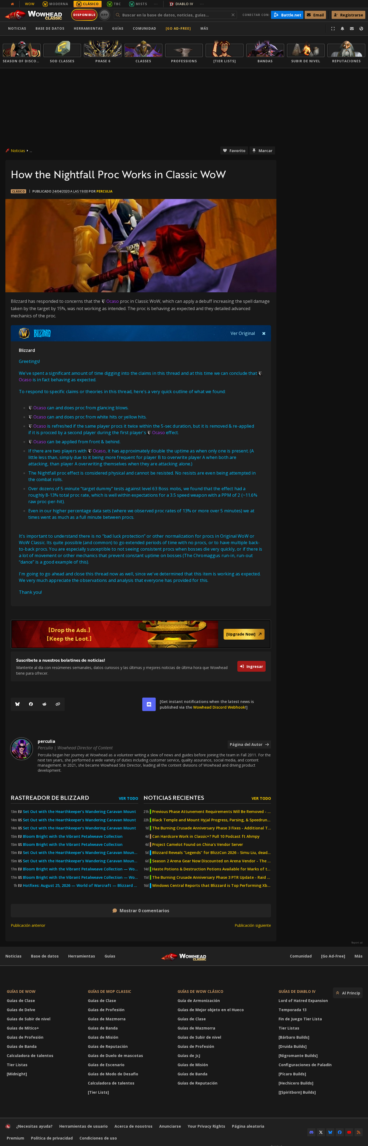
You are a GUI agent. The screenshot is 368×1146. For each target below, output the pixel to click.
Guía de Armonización (199, 1000)
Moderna (58, 4)
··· (156, 4)
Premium (15, 1138)
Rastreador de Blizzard (50, 797)
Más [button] (204, 28)
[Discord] (311, 1132)
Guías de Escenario (106, 1064)
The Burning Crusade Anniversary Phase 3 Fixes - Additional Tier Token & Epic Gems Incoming (211, 828)
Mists (141, 4)
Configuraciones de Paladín (305, 1064)
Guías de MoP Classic (109, 991)
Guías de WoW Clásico (200, 991)
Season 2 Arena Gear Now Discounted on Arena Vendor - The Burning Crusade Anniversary (211, 861)
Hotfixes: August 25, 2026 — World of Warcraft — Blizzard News (80, 885)
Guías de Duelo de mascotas (115, 1055)
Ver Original (243, 333)
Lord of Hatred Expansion (303, 1000)
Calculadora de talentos (30, 1055)
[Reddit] (44, 704)
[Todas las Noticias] (12, 4)
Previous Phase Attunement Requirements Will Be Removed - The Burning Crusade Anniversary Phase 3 (211, 811)
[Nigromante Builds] (298, 1055)
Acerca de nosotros (133, 1126)
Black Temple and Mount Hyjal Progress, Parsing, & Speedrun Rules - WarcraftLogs (211, 820)
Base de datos (50, 28)
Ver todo (128, 798)
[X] (321, 1132)
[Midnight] (17, 1073)
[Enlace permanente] (58, 704)
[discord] (149, 704)
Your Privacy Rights (206, 1126)
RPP (104, 15)
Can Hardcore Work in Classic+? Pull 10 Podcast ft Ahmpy (206, 836)
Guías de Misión (103, 1037)
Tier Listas (17, 1064)
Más (359, 956)
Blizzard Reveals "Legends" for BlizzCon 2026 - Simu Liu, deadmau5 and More (211, 852)
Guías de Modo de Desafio (113, 1073)
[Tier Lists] (98, 1092)
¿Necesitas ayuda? (34, 1126)
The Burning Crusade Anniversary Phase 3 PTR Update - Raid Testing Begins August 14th (211, 877)
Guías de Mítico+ (23, 1028)
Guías (117, 28)
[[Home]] (36, 15)
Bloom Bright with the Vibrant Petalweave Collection (73, 836)
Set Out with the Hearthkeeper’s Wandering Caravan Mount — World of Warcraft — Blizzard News (80, 852)
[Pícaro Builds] (292, 1073)
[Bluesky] (17, 704)
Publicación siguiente (253, 925)
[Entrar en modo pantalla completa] (333, 29)
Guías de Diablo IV (297, 991)
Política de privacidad (52, 1138)
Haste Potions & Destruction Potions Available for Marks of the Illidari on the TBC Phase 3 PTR (211, 869)
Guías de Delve (21, 1009)
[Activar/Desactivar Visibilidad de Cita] (264, 333)
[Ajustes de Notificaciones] (342, 29)
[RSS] (359, 1132)
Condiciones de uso (98, 1138)
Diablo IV (184, 4)
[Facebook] (31, 704)
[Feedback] (352, 29)
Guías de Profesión (25, 1037)
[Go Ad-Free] (178, 28)
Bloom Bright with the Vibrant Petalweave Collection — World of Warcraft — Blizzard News (80, 869)
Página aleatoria (248, 1126)
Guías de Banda (22, 1046)
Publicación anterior (28, 925)
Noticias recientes (174, 797)
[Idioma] (361, 29)
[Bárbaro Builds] (294, 1037)
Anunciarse (170, 1126)
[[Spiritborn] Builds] (297, 1092)
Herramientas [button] (88, 28)
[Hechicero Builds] (296, 1083)
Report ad (357, 942)
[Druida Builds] (293, 1046)
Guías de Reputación (108, 1046)
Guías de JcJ (189, 1055)
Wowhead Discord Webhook (219, 707)
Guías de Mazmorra (107, 1018)
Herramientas (81, 956)
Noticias (17, 28)
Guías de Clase (21, 1000)
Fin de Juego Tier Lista (300, 1018)
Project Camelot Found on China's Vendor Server (197, 844)
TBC (117, 4)
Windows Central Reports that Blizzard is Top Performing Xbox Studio (211, 885)
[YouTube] (349, 1132)
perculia (104, 191)
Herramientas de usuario (83, 1126)
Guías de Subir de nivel (28, 1018)
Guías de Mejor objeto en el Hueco (211, 1009)
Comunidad (144, 28)
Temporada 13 (293, 1009)
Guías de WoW (21, 991)
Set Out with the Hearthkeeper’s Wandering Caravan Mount (79, 811)
